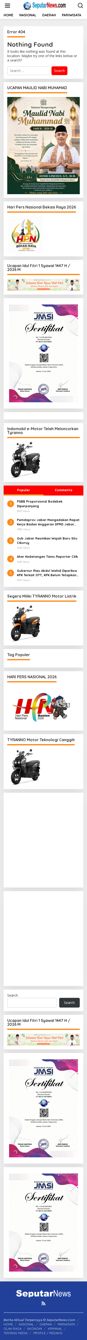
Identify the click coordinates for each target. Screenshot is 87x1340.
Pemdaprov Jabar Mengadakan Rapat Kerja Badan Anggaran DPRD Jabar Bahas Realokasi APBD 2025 (48, 522)
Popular (23, 490)
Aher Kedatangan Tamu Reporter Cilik (47, 556)
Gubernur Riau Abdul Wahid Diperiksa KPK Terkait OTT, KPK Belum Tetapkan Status (47, 573)
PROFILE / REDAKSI (47, 1333)
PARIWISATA (66, 1324)
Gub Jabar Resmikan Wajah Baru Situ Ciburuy (47, 540)
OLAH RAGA (13, 1329)
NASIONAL (26, 1324)
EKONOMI (34, 1329)
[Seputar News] (44, 5)
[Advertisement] (43, 840)
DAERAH (46, 1324)
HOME (8, 1324)
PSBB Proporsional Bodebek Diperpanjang (39, 503)
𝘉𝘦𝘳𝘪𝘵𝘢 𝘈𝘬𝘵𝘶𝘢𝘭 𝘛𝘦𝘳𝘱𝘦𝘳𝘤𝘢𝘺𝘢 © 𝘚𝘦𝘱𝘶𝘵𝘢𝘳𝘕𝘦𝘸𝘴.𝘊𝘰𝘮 (39, 1320)
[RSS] (43, 1303)
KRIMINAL (55, 1329)
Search (12, 995)
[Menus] (7, 5)
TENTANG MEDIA (16, 1333)
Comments (63, 490)
